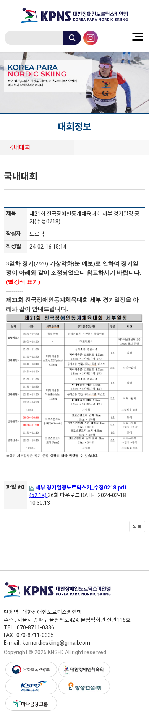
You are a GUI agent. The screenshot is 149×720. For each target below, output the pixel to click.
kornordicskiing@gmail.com (56, 643)
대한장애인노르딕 (74, 15)
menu (137, 36)
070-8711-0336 (35, 627)
